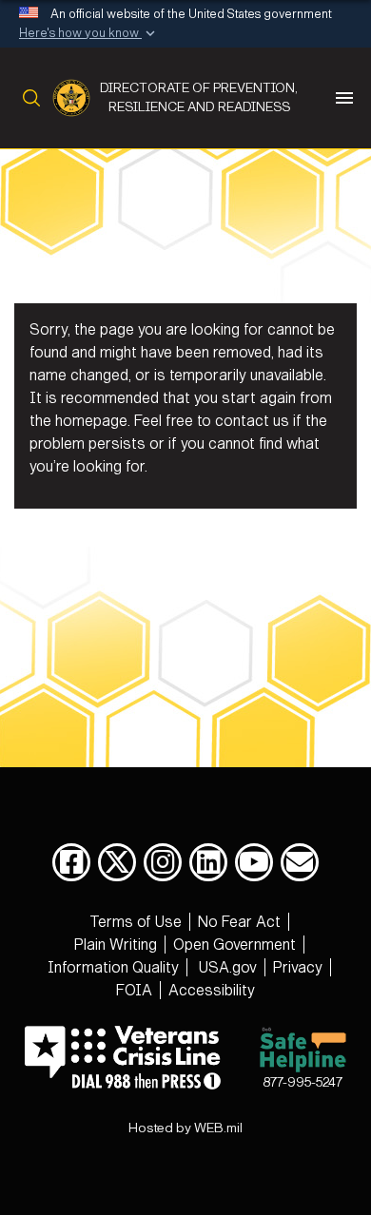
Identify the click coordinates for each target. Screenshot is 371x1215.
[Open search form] (27, 97)
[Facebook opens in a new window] (71, 862)
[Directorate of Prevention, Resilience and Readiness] (76, 98)
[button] (89, 34)
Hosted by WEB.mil (185, 1128)
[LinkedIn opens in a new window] (208, 862)
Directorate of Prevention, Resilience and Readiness (199, 97)
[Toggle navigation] (344, 98)
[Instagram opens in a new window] (163, 862)
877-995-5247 (302, 1082)
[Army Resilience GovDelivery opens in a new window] (300, 862)
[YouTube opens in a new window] (254, 862)
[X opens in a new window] (117, 862)
